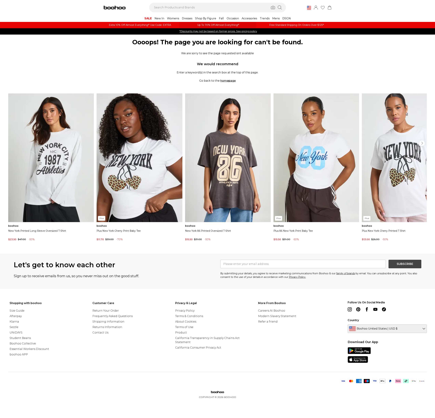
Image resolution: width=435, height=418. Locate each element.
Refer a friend (268, 321)
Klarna (14, 321)
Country (353, 320)
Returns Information (107, 327)
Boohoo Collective (23, 343)
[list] (217, 168)
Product (181, 332)
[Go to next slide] (422, 143)
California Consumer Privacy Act (198, 347)
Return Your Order (105, 310)
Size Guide (17, 310)
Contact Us (100, 332)
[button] (309, 7)
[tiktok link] (384, 309)
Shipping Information (108, 321)
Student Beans (20, 338)
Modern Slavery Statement (277, 316)
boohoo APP (19, 354)
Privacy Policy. (297, 277)
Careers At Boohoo (271, 310)
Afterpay (16, 316)
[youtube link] (375, 309)
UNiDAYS (16, 332)
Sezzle (14, 327)
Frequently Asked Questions (112, 316)
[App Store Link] (359, 355)
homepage (228, 80)
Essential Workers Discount (29, 349)
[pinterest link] (358, 309)
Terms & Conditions (189, 316)
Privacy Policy (185, 310)
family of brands (345, 273)
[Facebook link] (367, 309)
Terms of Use (184, 327)
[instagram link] (350, 309)
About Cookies (185, 321)
